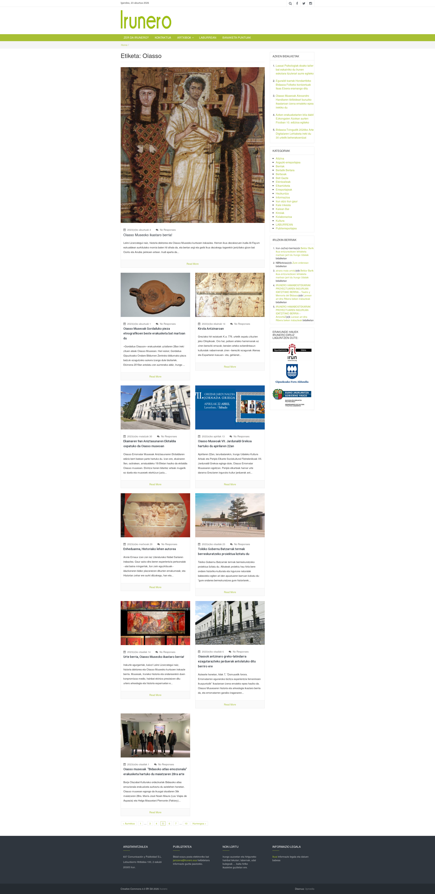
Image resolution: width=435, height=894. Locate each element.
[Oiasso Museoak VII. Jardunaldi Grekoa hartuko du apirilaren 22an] (230, 407)
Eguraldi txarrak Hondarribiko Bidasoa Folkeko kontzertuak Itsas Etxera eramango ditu (293, 84)
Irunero (163, 888)
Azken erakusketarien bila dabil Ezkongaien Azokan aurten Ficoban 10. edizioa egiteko (295, 118)
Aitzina (280, 158)
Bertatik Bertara (285, 170)
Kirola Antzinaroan (211, 328)
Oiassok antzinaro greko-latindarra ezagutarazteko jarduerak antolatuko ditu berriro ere (227, 661)
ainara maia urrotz (285, 270)
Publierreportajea (286, 228)
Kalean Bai (282, 209)
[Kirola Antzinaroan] (230, 294)
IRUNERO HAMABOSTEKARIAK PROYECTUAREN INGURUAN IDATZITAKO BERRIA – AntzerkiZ (293, 311)
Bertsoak (281, 174)
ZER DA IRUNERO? (136, 37)
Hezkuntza (282, 193)
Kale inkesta (283, 205)
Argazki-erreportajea (288, 162)
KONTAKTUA (163, 37)
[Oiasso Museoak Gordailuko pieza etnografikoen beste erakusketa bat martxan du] (155, 294)
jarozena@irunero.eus (185, 860)
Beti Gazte (282, 178)
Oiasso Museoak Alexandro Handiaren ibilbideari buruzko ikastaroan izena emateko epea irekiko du (295, 101)
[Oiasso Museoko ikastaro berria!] (193, 144)
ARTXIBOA (184, 37)
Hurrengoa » (199, 823)
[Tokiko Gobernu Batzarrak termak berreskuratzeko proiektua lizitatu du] (230, 515)
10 (186, 823)
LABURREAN (207, 37)
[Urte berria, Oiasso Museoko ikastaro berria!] (155, 622)
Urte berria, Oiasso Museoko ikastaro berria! (153, 657)
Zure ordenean (300, 262)
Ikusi (274, 856)
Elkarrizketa (283, 186)
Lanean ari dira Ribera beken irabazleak (294, 297)
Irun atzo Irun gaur (287, 201)
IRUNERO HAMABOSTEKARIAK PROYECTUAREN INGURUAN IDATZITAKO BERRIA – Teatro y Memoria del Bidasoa (293, 290)
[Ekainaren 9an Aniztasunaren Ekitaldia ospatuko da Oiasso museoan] (155, 407)
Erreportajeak (284, 189)
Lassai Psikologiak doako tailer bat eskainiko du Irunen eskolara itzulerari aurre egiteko (295, 69)
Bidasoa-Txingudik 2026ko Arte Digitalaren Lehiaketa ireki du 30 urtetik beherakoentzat (295, 133)
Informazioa (283, 197)
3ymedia (309, 888)
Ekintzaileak (283, 182)
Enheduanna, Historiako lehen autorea (149, 549)
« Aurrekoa (129, 823)
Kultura (280, 221)
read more (193, 263)
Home (124, 45)
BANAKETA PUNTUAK (236, 37)
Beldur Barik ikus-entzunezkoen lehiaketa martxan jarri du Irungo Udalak (295, 251)
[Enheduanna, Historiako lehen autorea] (155, 515)
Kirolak (280, 213)
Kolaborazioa (284, 217)
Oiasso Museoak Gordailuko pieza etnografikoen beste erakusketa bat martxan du (154, 333)
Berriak (280, 166)
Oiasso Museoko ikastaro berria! (147, 234)
